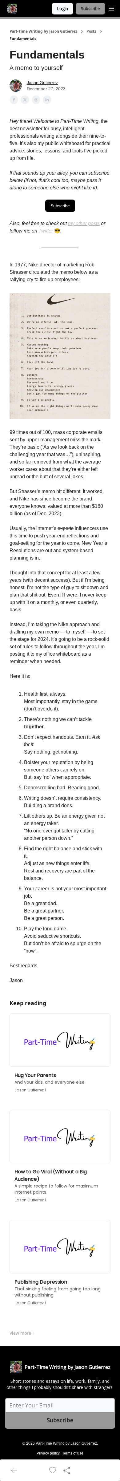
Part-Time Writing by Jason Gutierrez (43, 31)
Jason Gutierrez (42, 82)
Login (62, 8)
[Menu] (111, 7)
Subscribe (90, 8)
